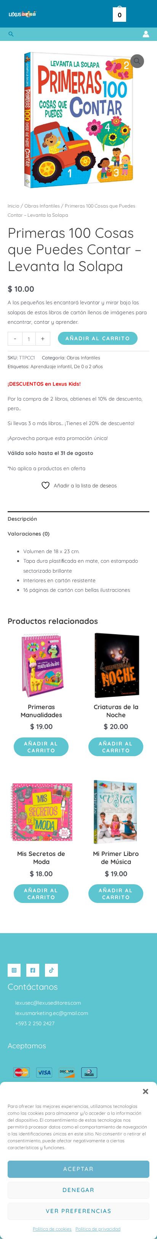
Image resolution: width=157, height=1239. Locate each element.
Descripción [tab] (22, 518)
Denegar (78, 1190)
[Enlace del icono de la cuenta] (146, 34)
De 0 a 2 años (88, 366)
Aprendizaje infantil (51, 366)
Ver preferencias (79, 1211)
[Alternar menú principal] (141, 14)
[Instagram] (14, 970)
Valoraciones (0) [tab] (29, 533)
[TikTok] (51, 970)
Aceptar (78, 1168)
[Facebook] (32, 970)
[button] (145, 1091)
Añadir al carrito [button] (41, 746)
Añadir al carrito (98, 338)
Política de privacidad (97, 1229)
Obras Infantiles (42, 206)
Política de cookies (52, 1229)
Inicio (13, 206)
